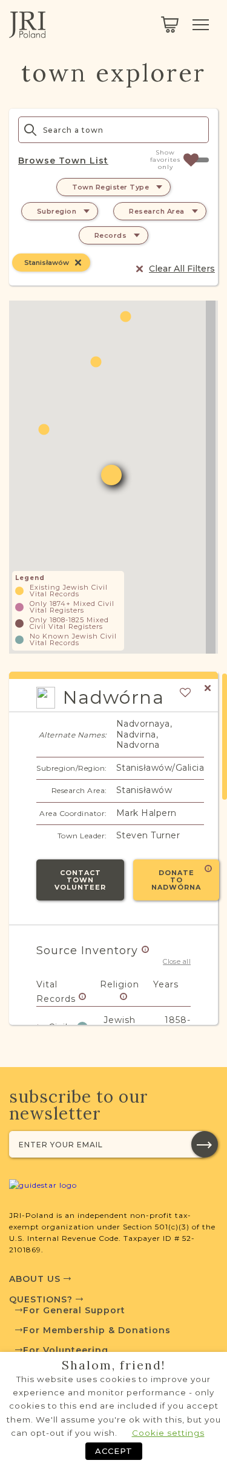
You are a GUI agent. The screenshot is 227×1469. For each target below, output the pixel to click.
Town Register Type (110, 187)
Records (110, 235)
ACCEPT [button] (114, 1451)
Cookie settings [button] (168, 1433)
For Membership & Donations (97, 1330)
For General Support (74, 1310)
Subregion (57, 211)
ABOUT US (36, 1278)
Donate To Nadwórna (176, 879)
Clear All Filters (182, 268)
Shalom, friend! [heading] (114, 1365)
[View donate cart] (170, 24)
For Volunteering (65, 1350)
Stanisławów (46, 262)
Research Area (157, 211)
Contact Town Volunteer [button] (80, 879)
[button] (96, 361)
